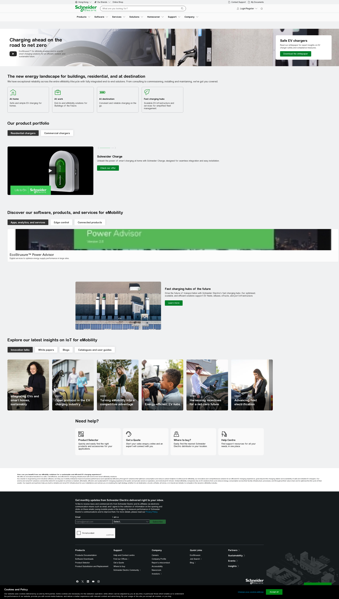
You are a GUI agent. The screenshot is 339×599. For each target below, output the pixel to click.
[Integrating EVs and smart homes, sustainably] (28, 385)
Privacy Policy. (152, 512)
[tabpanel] (172, 245)
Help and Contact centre (124, 555)
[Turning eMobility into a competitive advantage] (118, 385)
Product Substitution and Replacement (91, 566)
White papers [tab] (46, 349)
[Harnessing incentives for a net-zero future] (207, 385)
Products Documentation (86, 555)
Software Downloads (84, 559)
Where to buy (119, 566)
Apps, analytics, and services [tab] (28, 222)
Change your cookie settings (251, 592)
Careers (155, 555)
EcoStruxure (195, 555)
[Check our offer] (108, 168)
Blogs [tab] (66, 349)
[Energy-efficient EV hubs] (162, 385)
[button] (50, 171)
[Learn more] (174, 303)
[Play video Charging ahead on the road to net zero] (13, 53)
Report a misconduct (161, 563)
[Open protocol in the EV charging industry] (73, 385)
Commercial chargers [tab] (57, 133)
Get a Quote (118, 563)
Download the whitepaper (295, 54)
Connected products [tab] (90, 222)
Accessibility (157, 566)
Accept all (274, 592)
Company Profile (159, 559)
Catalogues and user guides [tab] (94, 349)
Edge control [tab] (61, 222)
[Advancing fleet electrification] (252, 385)
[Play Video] (50, 170)
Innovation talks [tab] (20, 349)
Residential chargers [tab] (23, 133)
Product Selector (82, 563)
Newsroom (156, 570)
